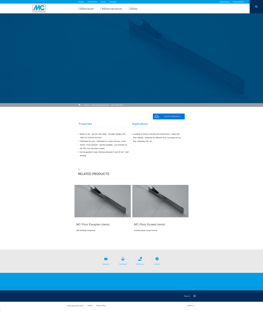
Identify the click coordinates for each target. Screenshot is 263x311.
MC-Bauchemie (39, 8)
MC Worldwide (92, 2)
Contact (103, 2)
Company (81, 2)
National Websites (238, 2)
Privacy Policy (101, 305)
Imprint (90, 305)
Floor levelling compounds (100, 105)
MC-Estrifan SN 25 (117, 105)
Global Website (224, 2)
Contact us (190, 305)
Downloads (112, 2)
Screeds (86, 105)
